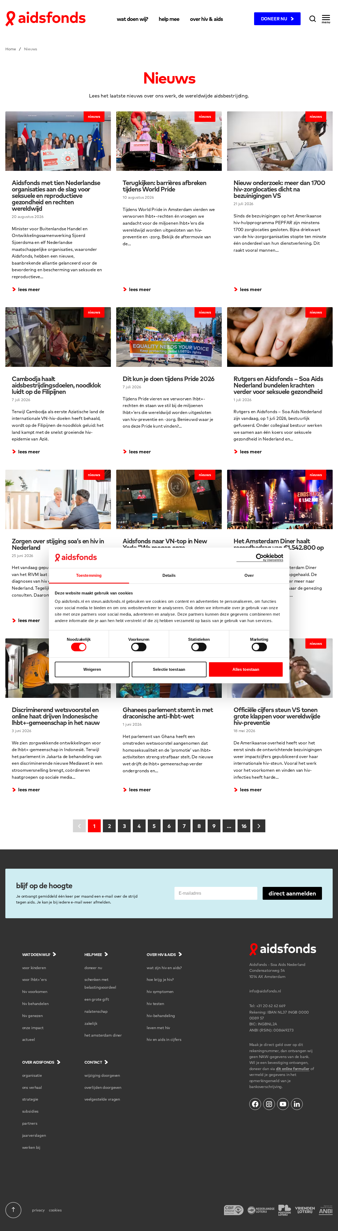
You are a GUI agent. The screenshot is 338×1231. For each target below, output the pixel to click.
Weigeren (92, 669)
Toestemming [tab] (89, 575)
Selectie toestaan (169, 669)
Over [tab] (249, 575)
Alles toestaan (245, 669)
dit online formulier (292, 1068)
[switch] (138, 647)
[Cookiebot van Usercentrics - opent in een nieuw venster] (259, 558)
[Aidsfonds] (45, 19)
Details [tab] (169, 575)
